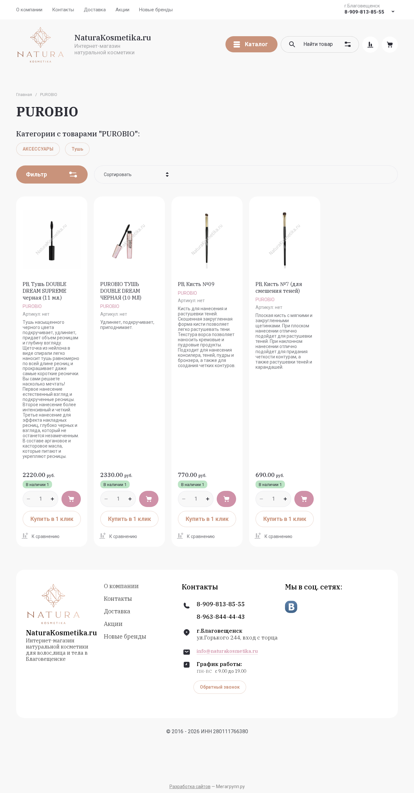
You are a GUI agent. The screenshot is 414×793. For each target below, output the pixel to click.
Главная (24, 94)
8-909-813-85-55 (364, 12)
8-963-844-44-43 (221, 616)
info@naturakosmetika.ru (227, 651)
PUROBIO (32, 306)
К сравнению (46, 536)
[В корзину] (71, 499)
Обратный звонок (220, 687)
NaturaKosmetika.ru (112, 37)
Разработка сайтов (190, 786)
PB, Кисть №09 (196, 284)
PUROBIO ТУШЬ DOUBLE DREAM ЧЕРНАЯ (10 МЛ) (120, 291)
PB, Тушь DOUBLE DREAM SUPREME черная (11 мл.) (44, 291)
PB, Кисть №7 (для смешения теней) (279, 287)
